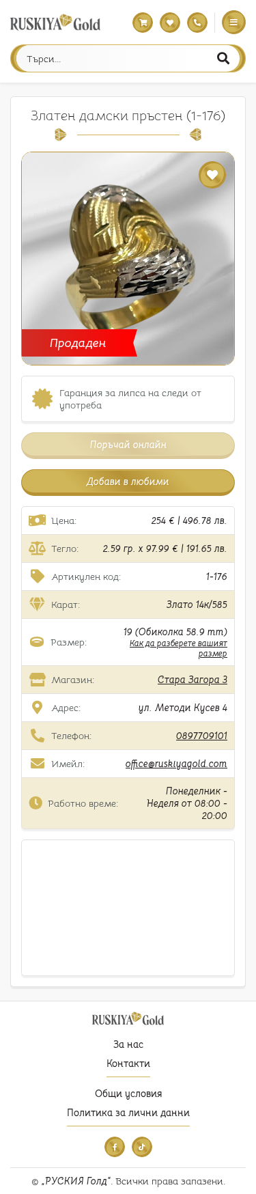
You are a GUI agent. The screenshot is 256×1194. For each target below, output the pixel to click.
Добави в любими (128, 481)
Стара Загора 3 (192, 680)
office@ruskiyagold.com (176, 764)
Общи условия (128, 1093)
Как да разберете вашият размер (178, 648)
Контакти (128, 1063)
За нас (128, 1044)
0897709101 (201, 736)
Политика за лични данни (128, 1113)
